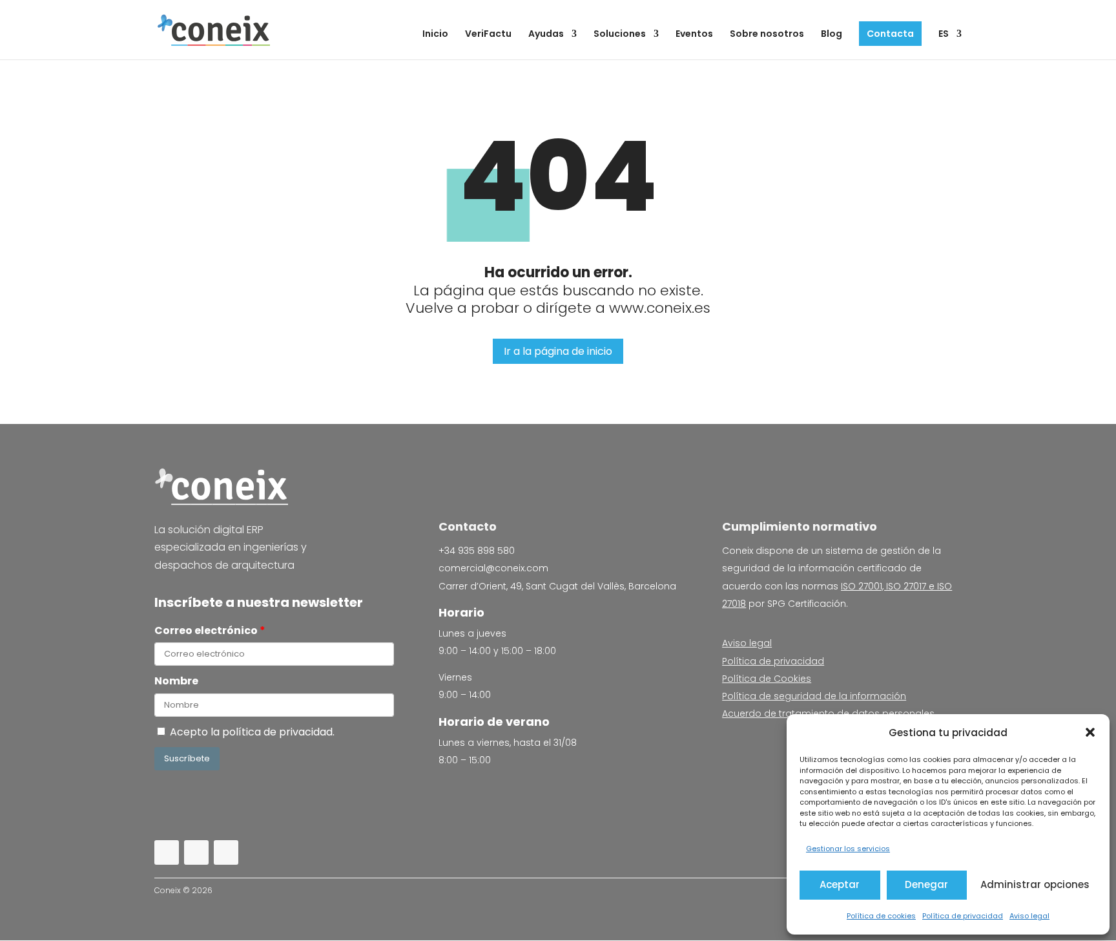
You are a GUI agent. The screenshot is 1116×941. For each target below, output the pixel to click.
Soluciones (620, 34)
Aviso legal (1029, 916)
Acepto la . (255, 731)
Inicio (435, 34)
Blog (831, 34)
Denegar (926, 884)
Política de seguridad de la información (814, 696)
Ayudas (546, 34)
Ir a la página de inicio (558, 351)
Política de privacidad (962, 916)
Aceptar (840, 884)
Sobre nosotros (767, 34)
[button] (1090, 732)
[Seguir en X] (196, 852)
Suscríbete (187, 758)
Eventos (694, 34)
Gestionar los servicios (848, 848)
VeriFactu (488, 34)
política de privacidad (277, 731)
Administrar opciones (1035, 884)
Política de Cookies (766, 678)
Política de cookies (881, 916)
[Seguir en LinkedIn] (166, 852)
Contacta (890, 33)
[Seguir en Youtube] (226, 852)
